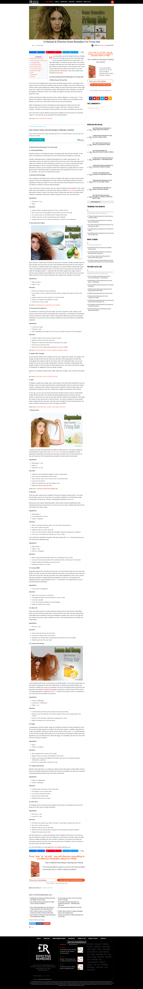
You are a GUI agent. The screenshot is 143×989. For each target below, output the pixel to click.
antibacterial (47, 689)
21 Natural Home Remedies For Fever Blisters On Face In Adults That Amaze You (101, 301)
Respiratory (102, 962)
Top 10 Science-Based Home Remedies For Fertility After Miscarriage (99, 256)
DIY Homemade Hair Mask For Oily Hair (70, 907)
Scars (95, 964)
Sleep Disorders (90, 967)
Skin (99, 964)
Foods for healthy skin (104, 951)
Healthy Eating (99, 954)
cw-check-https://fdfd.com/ (94, 245)
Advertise (47, 938)
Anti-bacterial (90, 944)
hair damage (72, 190)
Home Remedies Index (59, 938)
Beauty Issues (98, 944)
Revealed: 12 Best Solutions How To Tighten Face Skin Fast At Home (68, 960)
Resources (71, 938)
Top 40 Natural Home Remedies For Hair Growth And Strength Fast (101, 233)
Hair (32, 927)
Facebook (40, 923)
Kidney (109, 954)
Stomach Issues (99, 967)
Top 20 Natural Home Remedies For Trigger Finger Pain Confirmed (102, 128)
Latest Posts (74, 944)
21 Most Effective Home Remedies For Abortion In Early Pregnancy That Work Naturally (100, 212)
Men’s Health (108, 957)
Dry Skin (99, 949)
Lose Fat (89, 957)
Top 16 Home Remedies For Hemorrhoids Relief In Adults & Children (103, 151)
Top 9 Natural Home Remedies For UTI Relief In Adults (100, 229)
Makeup (94, 957)
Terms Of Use (82, 938)
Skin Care (61, 957)
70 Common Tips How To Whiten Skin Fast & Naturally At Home (67, 967)
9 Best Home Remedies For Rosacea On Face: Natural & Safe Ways (99, 309)
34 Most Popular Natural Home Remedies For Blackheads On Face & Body (100, 289)
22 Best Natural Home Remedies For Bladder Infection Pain (100, 248)
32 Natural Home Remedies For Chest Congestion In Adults (98, 296)
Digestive (94, 949)
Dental (88, 949)
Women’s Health (91, 969)
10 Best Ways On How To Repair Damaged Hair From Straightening (70, 912)
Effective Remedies (93, 108)
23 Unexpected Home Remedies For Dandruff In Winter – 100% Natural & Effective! (69, 903)
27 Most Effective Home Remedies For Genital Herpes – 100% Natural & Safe (103, 158)
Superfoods (63, 1)
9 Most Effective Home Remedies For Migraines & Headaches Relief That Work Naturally (100, 272)
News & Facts (87, 1)
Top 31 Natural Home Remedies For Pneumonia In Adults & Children (100, 305)
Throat (106, 967)
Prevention (79, 1)
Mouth (88, 959)
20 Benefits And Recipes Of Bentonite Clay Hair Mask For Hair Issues (42, 899)
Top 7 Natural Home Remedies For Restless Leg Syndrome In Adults (101, 143)
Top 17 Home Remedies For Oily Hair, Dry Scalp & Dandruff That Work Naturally (42, 908)
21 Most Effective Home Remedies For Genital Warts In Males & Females (103, 166)
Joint (105, 954)
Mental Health (101, 957)
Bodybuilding (105, 944)
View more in (95, 202)
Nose (100, 959)
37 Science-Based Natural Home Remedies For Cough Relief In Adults (102, 173)
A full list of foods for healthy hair (47, 488)
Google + (48, 923)
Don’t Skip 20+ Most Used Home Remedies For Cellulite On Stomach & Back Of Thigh (102, 196)
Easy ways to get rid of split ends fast (46, 376)
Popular (64, 944)
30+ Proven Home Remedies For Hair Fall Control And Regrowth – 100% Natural (99, 277)
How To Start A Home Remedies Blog (77, 942)
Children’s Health (106, 946)
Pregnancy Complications (92, 962)
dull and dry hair (55, 452)
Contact (103, 938)
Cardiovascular (97, 946)
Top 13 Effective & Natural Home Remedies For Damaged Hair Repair (43, 915)
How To (57, 1)
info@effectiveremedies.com (45, 979)
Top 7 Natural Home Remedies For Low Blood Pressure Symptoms (100, 221)
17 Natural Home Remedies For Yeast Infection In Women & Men (102, 136)
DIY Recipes (72, 1)
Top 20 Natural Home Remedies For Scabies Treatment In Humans (102, 188)
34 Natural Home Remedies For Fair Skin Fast (100, 293)
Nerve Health (95, 959)
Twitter (33, 923)
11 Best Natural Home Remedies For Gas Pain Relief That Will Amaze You (100, 252)
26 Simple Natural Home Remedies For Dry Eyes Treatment (101, 285)
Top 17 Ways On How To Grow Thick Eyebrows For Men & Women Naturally (41, 912)
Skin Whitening (104, 964)
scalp (73, 731)
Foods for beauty (106, 949)
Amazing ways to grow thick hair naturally (47, 305)
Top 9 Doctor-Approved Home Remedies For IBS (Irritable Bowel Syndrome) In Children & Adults (101, 261)
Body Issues (90, 946)
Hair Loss (93, 954)
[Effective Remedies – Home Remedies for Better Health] (36, 2)
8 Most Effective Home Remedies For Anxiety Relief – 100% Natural (100, 281)
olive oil (68, 537)
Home (33, 45)
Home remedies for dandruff (43, 118)
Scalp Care (89, 964)
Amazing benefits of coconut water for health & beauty (51, 350)
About (39, 938)
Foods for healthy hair (92, 951)
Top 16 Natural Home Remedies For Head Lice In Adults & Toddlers (42, 902)
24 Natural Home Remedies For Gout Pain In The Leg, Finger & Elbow (102, 181)
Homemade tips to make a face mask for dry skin (50, 407)
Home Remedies (49, 1)
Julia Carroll (102, 45)
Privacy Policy (93, 938)
